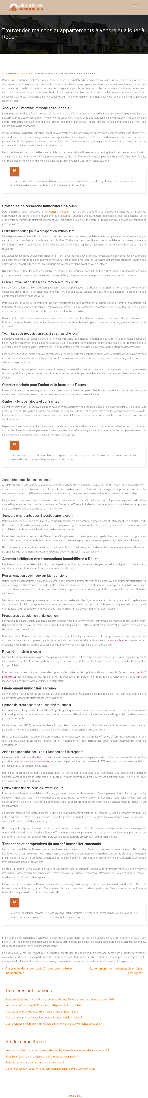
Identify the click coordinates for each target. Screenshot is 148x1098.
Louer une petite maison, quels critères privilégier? (116, 971)
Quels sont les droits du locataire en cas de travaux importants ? (42, 1011)
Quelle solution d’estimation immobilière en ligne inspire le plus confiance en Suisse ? (54, 1023)
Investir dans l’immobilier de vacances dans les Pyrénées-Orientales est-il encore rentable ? (57, 1050)
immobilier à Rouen (56, 211)
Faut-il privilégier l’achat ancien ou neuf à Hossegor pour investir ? (43, 1056)
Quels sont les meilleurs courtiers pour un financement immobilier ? (44, 1017)
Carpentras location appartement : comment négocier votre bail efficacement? (50, 1068)
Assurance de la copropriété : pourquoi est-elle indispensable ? (38, 971)
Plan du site (74, 1095)
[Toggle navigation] (135, 7)
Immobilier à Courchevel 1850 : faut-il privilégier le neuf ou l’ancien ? (44, 1005)
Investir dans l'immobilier (18, 73)
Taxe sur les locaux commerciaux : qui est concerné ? (36, 1062)
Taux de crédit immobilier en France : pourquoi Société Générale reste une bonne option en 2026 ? (61, 999)
